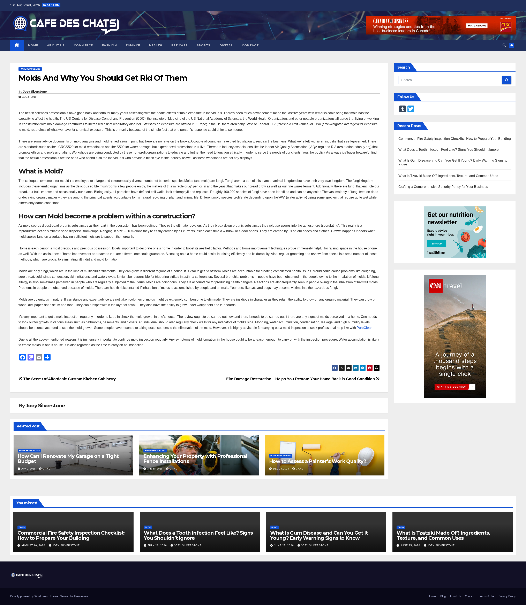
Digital (226, 45)
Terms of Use (486, 596)
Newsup (64, 596)
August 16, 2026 (33, 545)
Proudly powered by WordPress (29, 596)
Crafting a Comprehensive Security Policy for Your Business (443, 186)
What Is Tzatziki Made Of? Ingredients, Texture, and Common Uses (448, 176)
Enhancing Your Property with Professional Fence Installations (195, 458)
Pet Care (179, 45)
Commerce (83, 45)
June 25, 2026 (410, 545)
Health (155, 45)
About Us (56, 45)
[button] (504, 45)
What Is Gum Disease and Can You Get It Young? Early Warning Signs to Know (319, 535)
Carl (46, 468)
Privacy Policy (507, 596)
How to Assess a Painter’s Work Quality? (317, 461)
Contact (250, 45)
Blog (22, 527)
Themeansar (81, 596)
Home (33, 45)
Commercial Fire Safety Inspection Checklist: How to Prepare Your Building (454, 138)
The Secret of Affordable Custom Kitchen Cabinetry (69, 379)
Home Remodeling (30, 69)
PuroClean (365, 327)
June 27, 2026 (284, 545)
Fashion (109, 45)
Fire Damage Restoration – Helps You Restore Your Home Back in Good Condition (301, 379)
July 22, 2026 (158, 545)
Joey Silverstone (35, 91)
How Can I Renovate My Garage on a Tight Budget (68, 458)
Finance (133, 45)
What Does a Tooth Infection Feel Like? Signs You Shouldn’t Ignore (448, 149)
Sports (203, 45)
